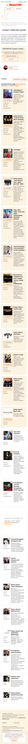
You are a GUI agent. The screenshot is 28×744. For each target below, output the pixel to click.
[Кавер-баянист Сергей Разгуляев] (6, 695)
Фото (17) (5, 546)
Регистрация (8, 1)
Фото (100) (5, 130)
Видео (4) (5, 166)
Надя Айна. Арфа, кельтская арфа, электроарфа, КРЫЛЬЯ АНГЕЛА (18, 214)
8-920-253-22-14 (8, 522)
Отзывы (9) (5, 128)
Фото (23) (5, 345)
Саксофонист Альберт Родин (18, 91)
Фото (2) (5, 494)
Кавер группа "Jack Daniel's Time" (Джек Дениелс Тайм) (18, 181)
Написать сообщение (13, 69)
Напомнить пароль (22, 1)
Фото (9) (5, 164)
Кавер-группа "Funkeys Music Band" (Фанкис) (18, 117)
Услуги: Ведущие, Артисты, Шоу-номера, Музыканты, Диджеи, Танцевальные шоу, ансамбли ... (13, 24)
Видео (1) (5, 593)
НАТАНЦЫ (16, 149)
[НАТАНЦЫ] (7, 153)
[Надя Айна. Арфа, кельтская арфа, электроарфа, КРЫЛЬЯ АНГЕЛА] (7, 213)
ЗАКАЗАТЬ (8, 8)
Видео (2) (5, 289)
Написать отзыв (20, 79)
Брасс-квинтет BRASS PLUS (16, 610)
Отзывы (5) (5, 492)
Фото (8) (5, 422)
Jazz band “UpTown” (17, 432)
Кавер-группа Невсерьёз (17, 333)
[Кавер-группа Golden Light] (7, 310)
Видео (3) (5, 423)
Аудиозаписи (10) (7, 496)
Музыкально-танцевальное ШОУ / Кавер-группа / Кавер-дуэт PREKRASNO (18, 279)
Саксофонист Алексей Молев (16, 651)
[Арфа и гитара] (7, 358)
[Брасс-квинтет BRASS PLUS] (6, 611)
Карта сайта (16, 722)
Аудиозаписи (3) (7, 370)
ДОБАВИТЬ (19, 8)
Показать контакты (11, 56)
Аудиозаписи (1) (7, 228)
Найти (2, 16)
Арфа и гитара (18, 354)
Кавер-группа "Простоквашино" (17, 585)
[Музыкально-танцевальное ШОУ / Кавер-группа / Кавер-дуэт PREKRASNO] (7, 278)
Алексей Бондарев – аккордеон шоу (17, 540)
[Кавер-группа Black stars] (7, 413)
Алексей (10, 67)
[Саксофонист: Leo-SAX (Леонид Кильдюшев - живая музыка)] (7, 486)
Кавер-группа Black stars (17, 410)
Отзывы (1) (5, 222)
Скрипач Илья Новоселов (15, 677)
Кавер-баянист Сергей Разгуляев (17, 694)
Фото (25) (5, 565)
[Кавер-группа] (7, 119)
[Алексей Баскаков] (7, 455)
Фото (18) (5, 193)
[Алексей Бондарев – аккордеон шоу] (6, 541)
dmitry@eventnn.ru (8, 524)
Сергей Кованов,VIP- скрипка (15, 560)
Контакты (8, 100)
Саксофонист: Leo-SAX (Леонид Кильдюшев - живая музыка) (18, 486)
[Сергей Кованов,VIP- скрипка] (6, 560)
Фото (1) (5, 391)
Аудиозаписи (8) (6, 618)
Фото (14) (5, 658)
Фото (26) (5, 287)
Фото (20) (5, 462)
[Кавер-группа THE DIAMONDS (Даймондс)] (6, 633)
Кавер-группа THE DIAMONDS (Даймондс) (17, 632)
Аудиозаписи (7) (6, 661)
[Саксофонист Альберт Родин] (7, 93)
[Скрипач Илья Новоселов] (6, 679)
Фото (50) (5, 104)
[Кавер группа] (7, 182)
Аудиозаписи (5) (6, 548)
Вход (2, 1)
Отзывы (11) (6, 102)
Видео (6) (5, 132)
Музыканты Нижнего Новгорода (9, 25)
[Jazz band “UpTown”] (7, 435)
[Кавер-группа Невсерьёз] (7, 335)
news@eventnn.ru (6, 729)
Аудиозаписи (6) (7, 108)
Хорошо (14, 740)
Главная (3, 22)
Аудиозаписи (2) (7, 134)
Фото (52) (5, 224)
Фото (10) (5, 367)
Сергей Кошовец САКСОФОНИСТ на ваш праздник (19, 248)
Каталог (7, 22)
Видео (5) (5, 106)
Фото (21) (5, 442)
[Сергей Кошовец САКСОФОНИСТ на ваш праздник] (7, 250)
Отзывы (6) (5, 544)
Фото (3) (5, 320)
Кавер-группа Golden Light (17, 308)
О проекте (4, 722)
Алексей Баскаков (17, 453)
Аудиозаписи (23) (6, 569)
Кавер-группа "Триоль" (17, 379)
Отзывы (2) (5, 162)
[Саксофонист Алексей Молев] (6, 653)
